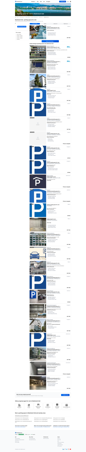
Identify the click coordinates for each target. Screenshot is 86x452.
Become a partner (46, 438)
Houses (29, 407)
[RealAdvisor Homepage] (18, 1)
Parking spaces (47, 407)
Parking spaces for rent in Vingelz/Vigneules (40, 419)
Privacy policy (60, 443)
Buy (37, 1)
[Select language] (70, 1)
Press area (59, 439)
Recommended (34, 23)
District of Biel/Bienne (34, 17)
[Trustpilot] (43, 434)
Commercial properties (57, 407)
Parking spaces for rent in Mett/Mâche (59, 419)
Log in (68, 1)
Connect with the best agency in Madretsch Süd (61, 426)
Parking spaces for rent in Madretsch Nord (59, 421)
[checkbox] (16, 34)
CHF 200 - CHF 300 (19, 35)
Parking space (22, 17)
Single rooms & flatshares (38, 407)
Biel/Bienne (41, 17)
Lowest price (55, 23)
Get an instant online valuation (20, 426)
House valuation (17, 438)
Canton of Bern (27, 17)
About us (59, 438)
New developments (32, 438)
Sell (44, 1)
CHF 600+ (18, 39)
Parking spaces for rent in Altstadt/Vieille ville (22, 419)
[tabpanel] (43, 419)
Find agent (48, 1)
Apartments (19, 407)
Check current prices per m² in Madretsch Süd (42, 426)
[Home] (15, 17)
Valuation (33, 1)
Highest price (66, 23)
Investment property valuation (19, 439)
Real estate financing (32, 439)
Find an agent (17, 442)
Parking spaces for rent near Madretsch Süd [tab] (21, 415)
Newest (45, 23)
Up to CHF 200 (19, 34)
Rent (41, 1)
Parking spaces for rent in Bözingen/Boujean (41, 421)
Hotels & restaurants (66, 407)
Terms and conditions (61, 442)
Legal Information (60, 444)
